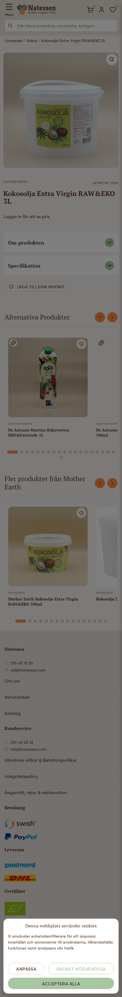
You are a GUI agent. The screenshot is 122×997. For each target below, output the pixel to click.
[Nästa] (112, 317)
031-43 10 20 (22, 663)
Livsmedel (13, 40)
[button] (111, 59)
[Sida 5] (37, 452)
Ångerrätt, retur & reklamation (36, 792)
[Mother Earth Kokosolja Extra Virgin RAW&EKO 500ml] (48, 548)
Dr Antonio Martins (20, 423)
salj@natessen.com (28, 670)
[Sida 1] (12, 452)
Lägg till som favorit (40, 286)
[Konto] (101, 9)
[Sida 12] (75, 452)
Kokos (32, 40)
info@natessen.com (29, 749)
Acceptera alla (61, 983)
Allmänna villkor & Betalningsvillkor (41, 760)
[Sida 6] (43, 452)
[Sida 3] (27, 452)
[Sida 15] (91, 452)
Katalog (13, 713)
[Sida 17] (102, 452)
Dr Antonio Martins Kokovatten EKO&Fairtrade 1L (38, 432)
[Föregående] (100, 317)
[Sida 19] (113, 452)
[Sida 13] (81, 452)
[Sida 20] (61, 457)
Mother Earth (15, 181)
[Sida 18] (108, 452)
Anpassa (26, 968)
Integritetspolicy (21, 776)
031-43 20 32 (22, 742)
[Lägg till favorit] (81, 344)
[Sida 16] (97, 452)
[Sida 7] (48, 452)
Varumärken (17, 697)
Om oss (12, 681)
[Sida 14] (86, 452)
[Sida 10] (64, 452)
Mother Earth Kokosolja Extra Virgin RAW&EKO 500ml (43, 601)
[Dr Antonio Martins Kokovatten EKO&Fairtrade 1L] (48, 379)
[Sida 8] (54, 452)
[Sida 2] (21, 452)
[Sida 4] (32, 452)
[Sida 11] (70, 452)
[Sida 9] (59, 452)
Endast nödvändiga (81, 968)
